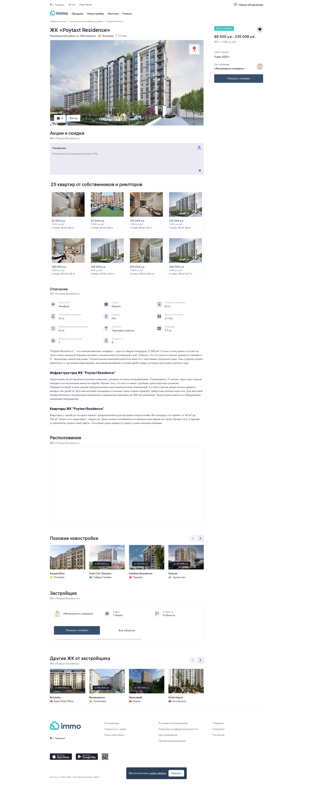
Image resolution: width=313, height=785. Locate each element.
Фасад (73, 118)
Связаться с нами (115, 729)
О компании (111, 723)
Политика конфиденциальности (178, 729)
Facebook (218, 735)
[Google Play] (87, 756)
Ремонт (127, 13)
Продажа (77, 13)
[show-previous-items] (192, 538)
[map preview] (194, 49)
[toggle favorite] (260, 29)
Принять (176, 773)
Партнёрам (85, 4)
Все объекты (127, 630)
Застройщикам (167, 735)
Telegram (218, 723)
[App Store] (61, 756)
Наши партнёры (114, 735)
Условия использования (172, 723)
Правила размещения (172, 741)
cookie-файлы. (158, 773)
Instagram (219, 729)
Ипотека (113, 13)
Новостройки (95, 13)
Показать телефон (77, 630)
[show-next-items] (200, 538)
